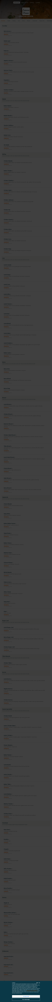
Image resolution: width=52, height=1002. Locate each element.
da (37, 982)
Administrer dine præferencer (32, 990)
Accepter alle (26, 996)
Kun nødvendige (26, 999)
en (39, 982)
